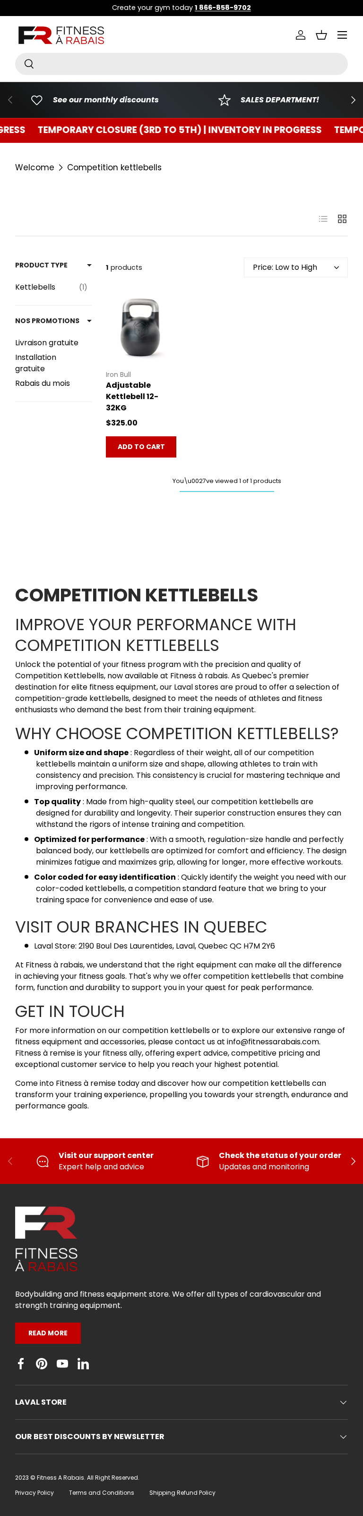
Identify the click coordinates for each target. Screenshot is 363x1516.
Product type (41, 265)
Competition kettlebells (114, 167)
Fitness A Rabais (60, 1478)
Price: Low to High (285, 267)
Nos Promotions (47, 320)
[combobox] (181, 64)
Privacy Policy (34, 1493)
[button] (321, 35)
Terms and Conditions (101, 1493)
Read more (48, 1333)
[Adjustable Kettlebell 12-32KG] (141, 327)
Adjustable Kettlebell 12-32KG (132, 396)
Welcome (34, 167)
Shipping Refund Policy (182, 1493)
